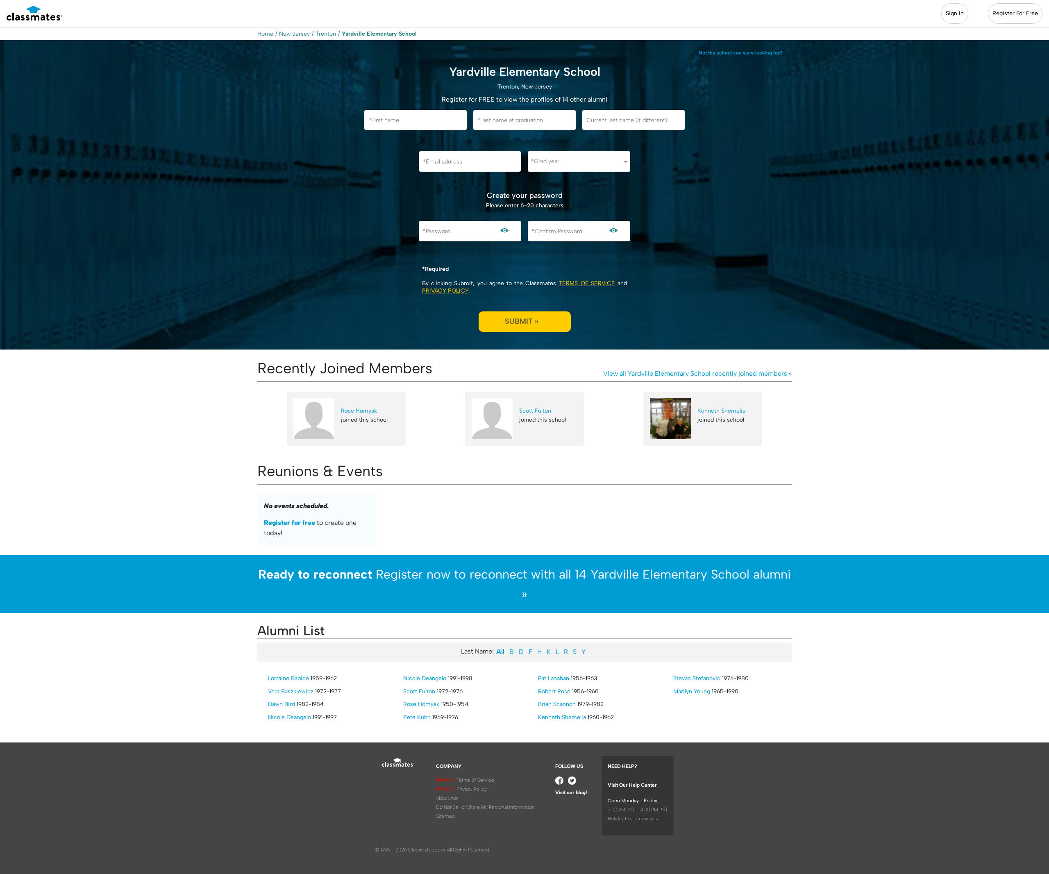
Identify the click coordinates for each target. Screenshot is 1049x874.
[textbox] (579, 161)
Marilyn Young (691, 691)
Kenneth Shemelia (721, 410)
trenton (326, 33)
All (500, 652)
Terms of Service (587, 283)
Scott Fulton (535, 410)
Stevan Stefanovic (696, 678)
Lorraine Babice (288, 678)
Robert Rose (554, 691)
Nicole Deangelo (289, 717)
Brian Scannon (557, 704)
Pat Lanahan (553, 678)
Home (265, 33)
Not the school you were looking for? (740, 53)
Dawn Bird (281, 704)
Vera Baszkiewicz (290, 691)
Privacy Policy (445, 290)
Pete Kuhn (417, 717)
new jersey (294, 33)
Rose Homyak (359, 410)
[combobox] (579, 161)
